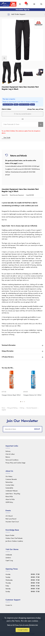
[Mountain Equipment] (38, 24)
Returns (8, 457)
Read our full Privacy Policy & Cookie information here (22, 625)
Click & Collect (10, 454)
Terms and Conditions (12, 460)
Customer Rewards (11, 479)
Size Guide (7, 137)
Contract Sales (10, 485)
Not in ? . (16, 128)
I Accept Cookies (22, 630)
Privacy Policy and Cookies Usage (15, 463)
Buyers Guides (10, 535)
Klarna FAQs (9, 496)
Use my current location (23, 114)
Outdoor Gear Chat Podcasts (14, 538)
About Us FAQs (10, 499)
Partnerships (9, 482)
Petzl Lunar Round (11, 519)
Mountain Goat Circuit (12, 521)
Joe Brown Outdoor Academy (14, 541)
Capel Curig (9, 560)
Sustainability (9, 488)
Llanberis (8, 557)
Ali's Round (9, 516)
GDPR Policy (9, 502)
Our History (9, 476)
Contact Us (9, 605)
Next (41, 387)
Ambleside (9, 555)
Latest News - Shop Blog (13, 493)
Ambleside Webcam (12, 491)
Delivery (8, 451)
